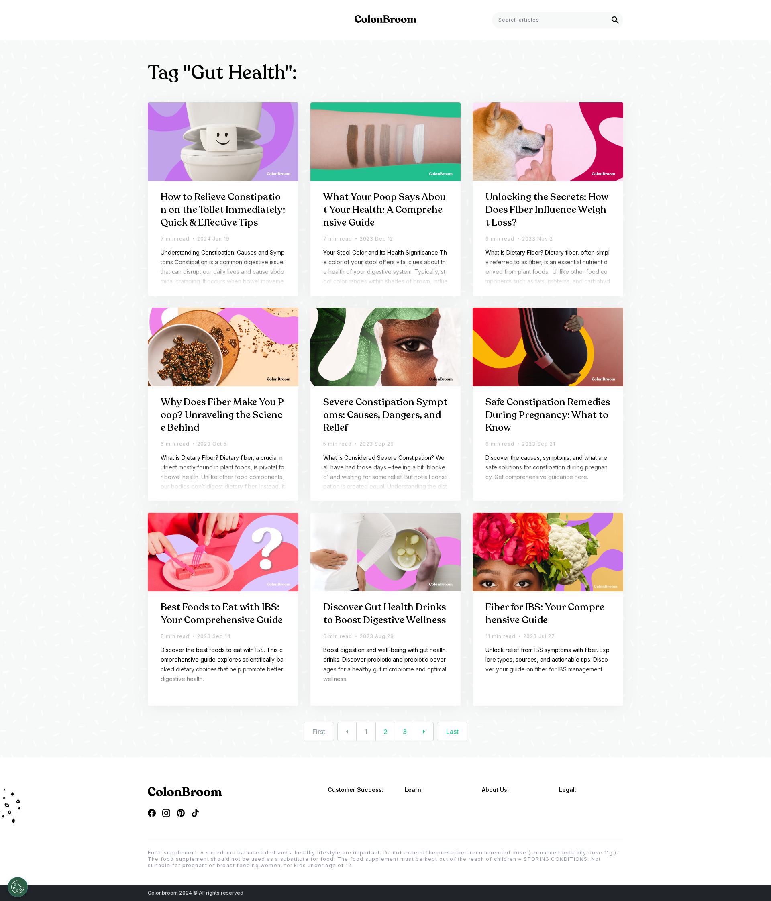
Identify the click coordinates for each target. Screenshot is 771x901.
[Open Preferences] (18, 887)
